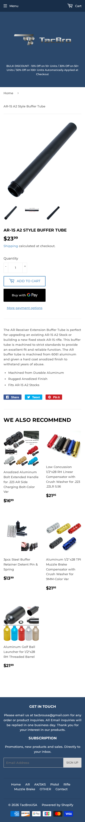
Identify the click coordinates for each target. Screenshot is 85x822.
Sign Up (72, 762)
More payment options (24, 308)
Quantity (11, 258)
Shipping (11, 246)
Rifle (67, 784)
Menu (13, 6)
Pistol (54, 784)
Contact (61, 789)
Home (8, 93)
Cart (77, 6)
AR (27, 784)
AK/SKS (40, 784)
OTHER (45, 789)
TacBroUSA (28, 805)
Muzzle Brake (24, 789)
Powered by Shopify (57, 805)
